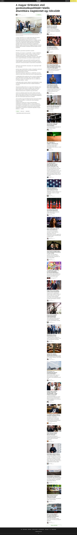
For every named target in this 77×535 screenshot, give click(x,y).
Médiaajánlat (47, 529)
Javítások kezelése (35, 529)
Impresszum (29, 529)
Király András (19, 14)
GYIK (21, 529)
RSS (50, 529)
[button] (18, 111)
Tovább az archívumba (54, 525)
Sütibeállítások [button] (53, 529)
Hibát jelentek (25, 529)
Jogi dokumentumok (41, 529)
